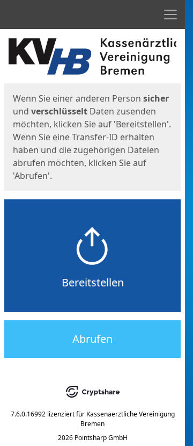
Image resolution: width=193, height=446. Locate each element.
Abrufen (92, 339)
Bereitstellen (93, 282)
